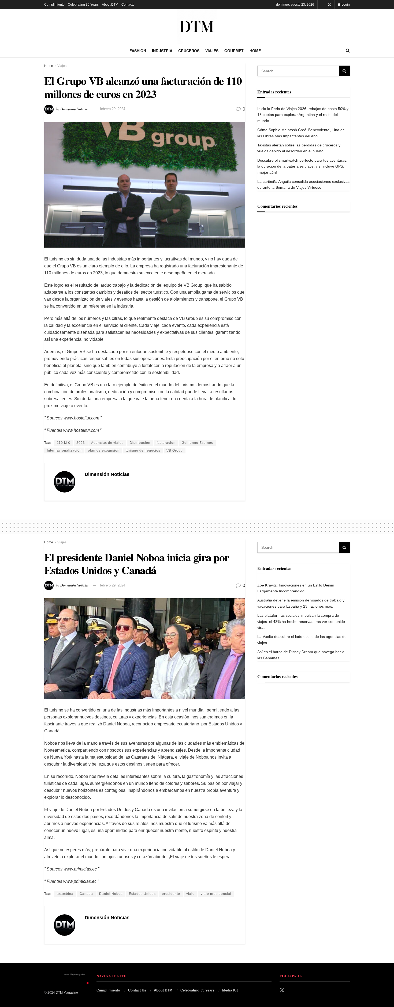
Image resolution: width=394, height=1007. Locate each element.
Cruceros (188, 50)
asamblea (65, 894)
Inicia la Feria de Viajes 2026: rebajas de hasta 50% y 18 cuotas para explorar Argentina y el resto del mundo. (302, 115)
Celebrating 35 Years (83, 4)
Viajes (211, 50)
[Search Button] (348, 50)
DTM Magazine (67, 992)
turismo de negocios (143, 450)
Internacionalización (64, 450)
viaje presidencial (216, 894)
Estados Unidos (142, 894)
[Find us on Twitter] (329, 4)
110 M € (63, 443)
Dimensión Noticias (74, 108)
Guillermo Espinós (197, 443)
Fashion (137, 50)
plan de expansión (104, 450)
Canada (86, 894)
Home (255, 50)
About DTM (110, 4)
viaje (190, 894)
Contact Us (137, 990)
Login (345, 4)
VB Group (174, 450)
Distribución (140, 443)
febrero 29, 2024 (112, 109)
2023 (80, 443)
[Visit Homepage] (197, 26)
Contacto (128, 4)
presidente (171, 894)
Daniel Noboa (111, 894)
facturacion (166, 443)
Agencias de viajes (107, 443)
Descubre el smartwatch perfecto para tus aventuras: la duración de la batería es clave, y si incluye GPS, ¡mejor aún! (302, 166)
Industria (162, 50)
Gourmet (234, 50)
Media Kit (230, 990)
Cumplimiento (54, 4)
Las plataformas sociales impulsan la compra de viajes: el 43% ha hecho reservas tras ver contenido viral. (301, 621)
